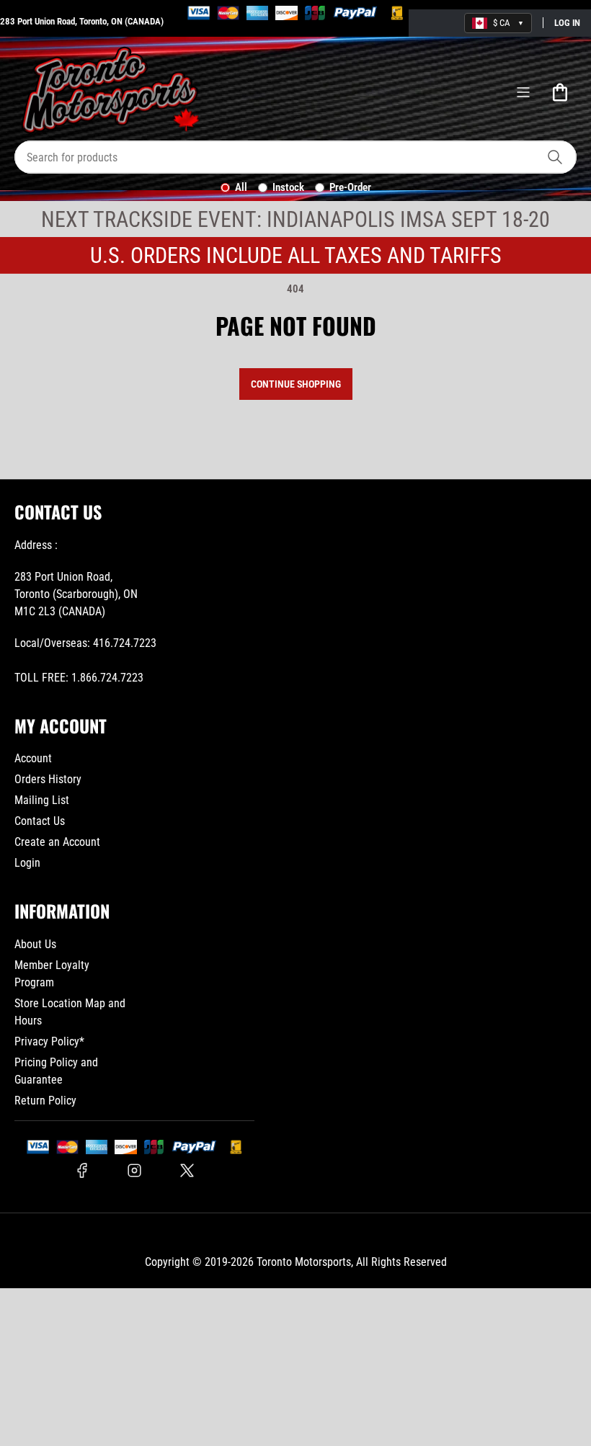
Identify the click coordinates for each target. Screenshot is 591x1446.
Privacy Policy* (49, 1041)
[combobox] (295, 157)
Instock (288, 187)
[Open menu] (523, 92)
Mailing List (41, 800)
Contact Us (39, 821)
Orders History (47, 779)
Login (27, 863)
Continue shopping (296, 384)
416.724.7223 (124, 643)
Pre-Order (350, 187)
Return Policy (45, 1100)
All (241, 187)
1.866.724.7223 (107, 677)
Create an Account (57, 842)
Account (33, 758)
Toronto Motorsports (304, 1262)
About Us (35, 944)
